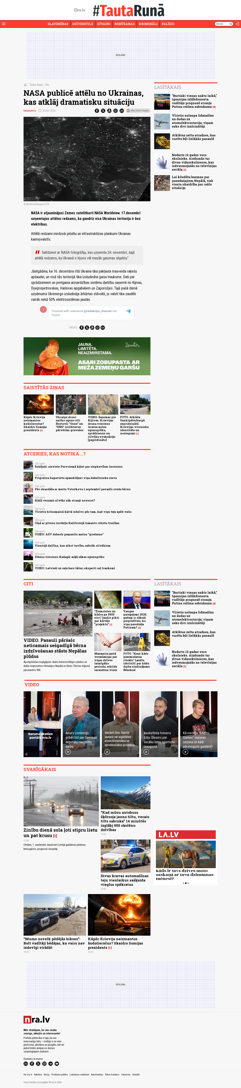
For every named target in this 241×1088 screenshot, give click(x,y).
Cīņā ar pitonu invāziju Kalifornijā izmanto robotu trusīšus (77, 523)
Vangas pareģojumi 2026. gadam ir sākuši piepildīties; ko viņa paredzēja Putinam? (135, 619)
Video (31, 685)
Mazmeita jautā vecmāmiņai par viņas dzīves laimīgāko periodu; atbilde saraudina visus (105, 662)
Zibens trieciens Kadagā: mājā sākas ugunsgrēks (69, 557)
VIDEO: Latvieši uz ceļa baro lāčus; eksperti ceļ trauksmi (75, 568)
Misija (47, 1074)
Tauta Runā (36, 85)
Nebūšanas (124, 24)
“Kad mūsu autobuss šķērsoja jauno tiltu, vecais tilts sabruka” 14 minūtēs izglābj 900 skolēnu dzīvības (125, 821)
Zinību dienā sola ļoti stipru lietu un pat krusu (60, 832)
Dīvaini (104, 24)
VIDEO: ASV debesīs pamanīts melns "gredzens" (69, 534)
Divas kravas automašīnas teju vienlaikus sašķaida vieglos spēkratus (125, 880)
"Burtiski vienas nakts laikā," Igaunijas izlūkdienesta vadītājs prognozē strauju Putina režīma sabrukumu (194, 101)
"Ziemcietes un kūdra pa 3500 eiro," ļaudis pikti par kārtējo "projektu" (106, 617)
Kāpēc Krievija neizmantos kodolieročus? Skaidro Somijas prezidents (35, 423)
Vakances (125, 1074)
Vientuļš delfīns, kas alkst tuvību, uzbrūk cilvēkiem (73, 545)
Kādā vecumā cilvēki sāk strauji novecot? (65, 500)
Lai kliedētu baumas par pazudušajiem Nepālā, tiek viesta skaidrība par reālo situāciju (192, 182)
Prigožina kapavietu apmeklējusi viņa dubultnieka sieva (76, 478)
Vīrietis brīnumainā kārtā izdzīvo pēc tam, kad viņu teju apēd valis (83, 512)
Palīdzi (168, 24)
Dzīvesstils (82, 24)
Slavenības (58, 24)
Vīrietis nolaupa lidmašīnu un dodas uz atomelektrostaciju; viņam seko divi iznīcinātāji (193, 120)
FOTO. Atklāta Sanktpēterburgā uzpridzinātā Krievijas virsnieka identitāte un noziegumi (134, 425)
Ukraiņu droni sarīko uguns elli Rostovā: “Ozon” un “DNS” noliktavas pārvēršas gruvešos (69, 423)
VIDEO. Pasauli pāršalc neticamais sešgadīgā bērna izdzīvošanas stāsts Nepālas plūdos (55, 648)
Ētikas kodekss (112, 1074)
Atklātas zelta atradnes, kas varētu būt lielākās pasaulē (194, 137)
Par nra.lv (28, 1074)
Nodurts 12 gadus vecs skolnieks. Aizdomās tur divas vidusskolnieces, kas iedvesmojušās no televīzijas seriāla (194, 162)
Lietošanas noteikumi (79, 1074)
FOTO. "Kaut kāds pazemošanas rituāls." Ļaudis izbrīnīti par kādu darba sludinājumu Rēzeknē (136, 662)
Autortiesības (97, 1074)
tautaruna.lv (30, 110)
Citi (47, 85)
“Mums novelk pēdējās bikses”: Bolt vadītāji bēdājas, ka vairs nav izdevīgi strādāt (54, 943)
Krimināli (148, 24)
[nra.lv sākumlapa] (79, 10)
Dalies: (73, 327)
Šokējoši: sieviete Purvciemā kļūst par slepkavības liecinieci (79, 466)
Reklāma (38, 1074)
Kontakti (136, 1074)
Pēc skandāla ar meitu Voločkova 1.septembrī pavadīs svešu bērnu (82, 489)
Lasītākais (167, 87)
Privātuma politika (59, 1074)
